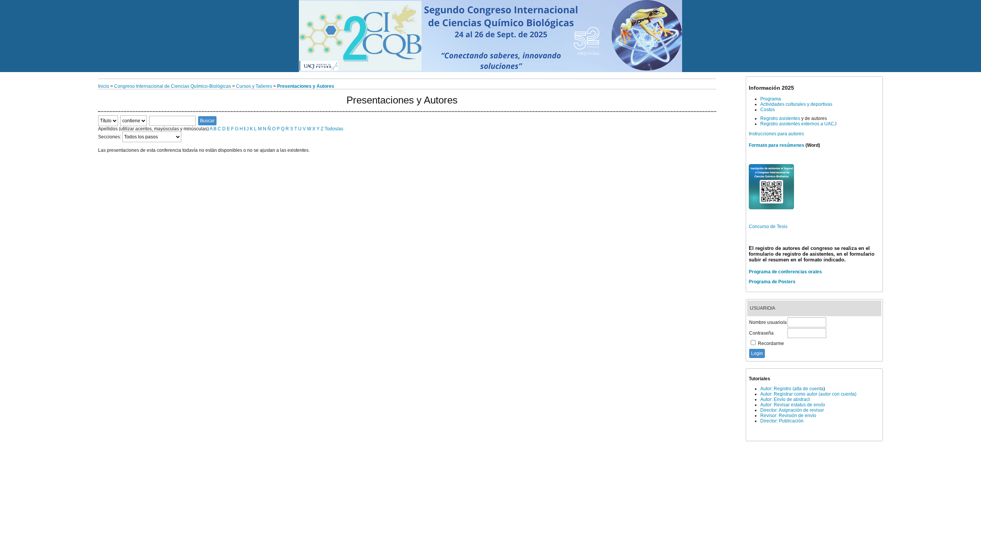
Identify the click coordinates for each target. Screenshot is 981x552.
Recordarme (771, 343)
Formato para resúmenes (776, 145)
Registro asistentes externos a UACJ (798, 124)
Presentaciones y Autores (305, 86)
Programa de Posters (772, 281)
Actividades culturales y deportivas (796, 104)
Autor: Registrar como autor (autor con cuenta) (808, 394)
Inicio (103, 86)
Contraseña (761, 333)
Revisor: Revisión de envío (788, 415)
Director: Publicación (782, 421)
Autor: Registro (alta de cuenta (792, 388)
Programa (770, 99)
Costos (767, 109)
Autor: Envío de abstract (785, 399)
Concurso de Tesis (768, 226)
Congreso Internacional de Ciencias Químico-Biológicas (172, 86)
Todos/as (334, 128)
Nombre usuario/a (768, 322)
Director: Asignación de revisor (792, 410)
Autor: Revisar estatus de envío (792, 404)
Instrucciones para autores (776, 133)
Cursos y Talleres (254, 86)
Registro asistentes (780, 118)
